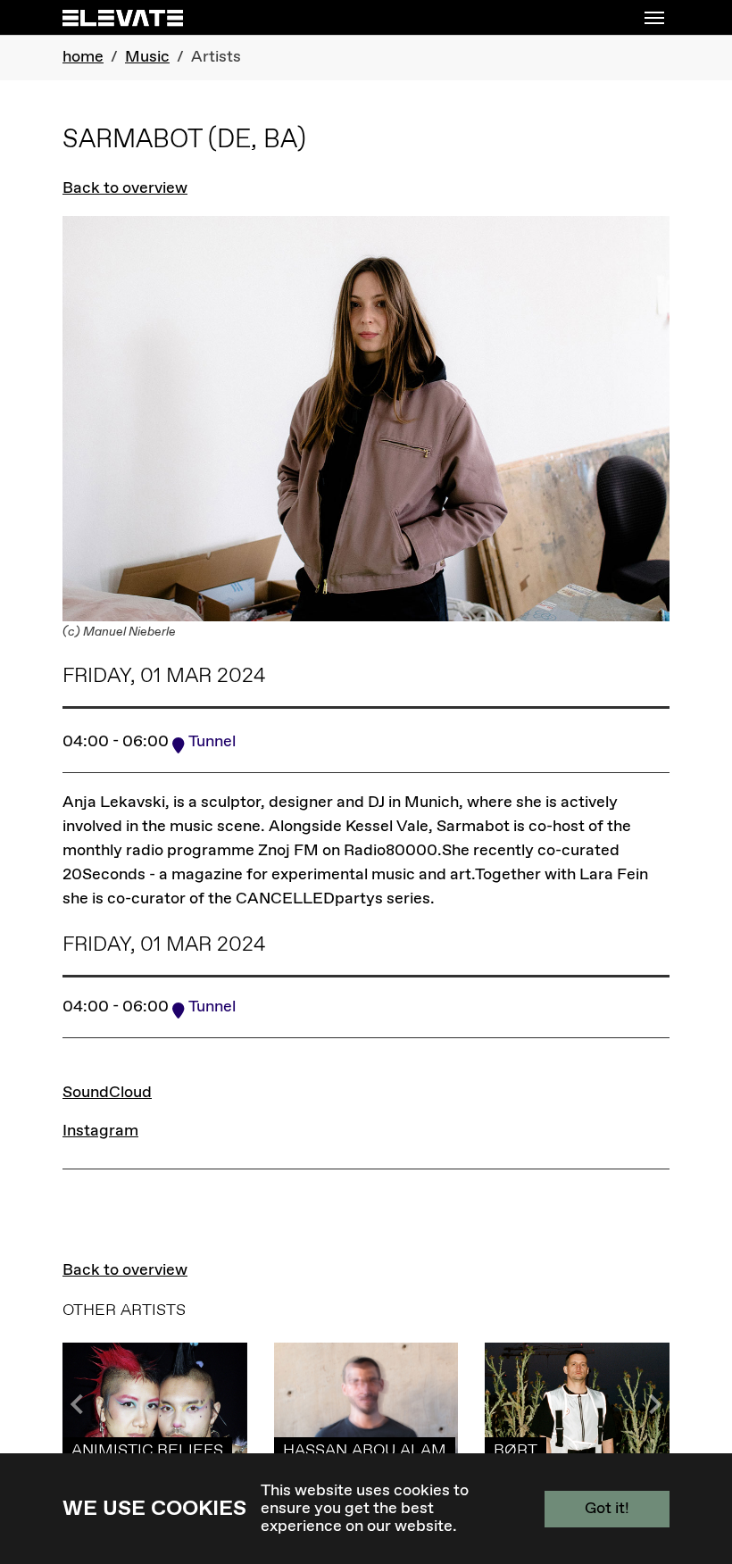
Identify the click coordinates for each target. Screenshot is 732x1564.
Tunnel (212, 742)
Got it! (607, 1508)
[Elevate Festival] (122, 17)
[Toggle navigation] (654, 18)
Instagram (100, 1131)
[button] (652, 1404)
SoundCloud (107, 1092)
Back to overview (124, 188)
